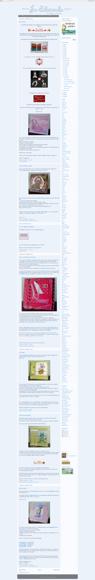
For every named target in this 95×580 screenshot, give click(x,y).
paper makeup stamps (66, 286)
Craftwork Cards (65, 164)
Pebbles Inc (64, 295)
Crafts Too (64, 160)
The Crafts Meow (65, 359)
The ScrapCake (64, 364)
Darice (63, 171)
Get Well (63, 218)
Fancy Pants (64, 204)
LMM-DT (63, 254)
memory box (64, 267)
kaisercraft (64, 242)
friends (63, 212)
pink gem (63, 300)
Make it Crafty (64, 257)
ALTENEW (63, 104)
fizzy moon (64, 209)
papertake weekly (65, 292)
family (23, 346)
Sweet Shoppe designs (65, 416)
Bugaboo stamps (65, 389)
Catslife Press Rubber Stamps (67, 391)
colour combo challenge (66, 153)
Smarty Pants (64, 333)
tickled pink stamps (34, 566)
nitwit (63, 281)
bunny (63, 137)
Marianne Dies (64, 261)
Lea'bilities (64, 250)
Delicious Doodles (65, 174)
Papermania (64, 290)
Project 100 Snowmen (65, 314)
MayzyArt (63, 262)
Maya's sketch (23, 488)
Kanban (63, 243)
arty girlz (63, 109)
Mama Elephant (64, 259)
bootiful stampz (65, 134)
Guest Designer (64, 225)
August (65, 65)
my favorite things (65, 273)
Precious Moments (65, 309)
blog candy (63, 127)
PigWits (63, 298)
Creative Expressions (65, 167)
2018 (64, 44)
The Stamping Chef (65, 367)
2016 (64, 48)
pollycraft (23, 482)
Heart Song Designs (65, 228)
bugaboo (23, 220)
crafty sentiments (65, 165)
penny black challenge (65, 297)
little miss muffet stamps (66, 253)
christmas (63, 149)
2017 (64, 46)
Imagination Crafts (65, 232)
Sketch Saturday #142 (25, 415)
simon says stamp (29, 482)
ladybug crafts (64, 246)
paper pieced (64, 287)
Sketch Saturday (28, 220)
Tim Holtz (63, 373)
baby (62, 115)
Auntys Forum (64, 112)
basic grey (63, 118)
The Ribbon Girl (64, 362)
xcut (62, 383)
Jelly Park (63, 237)
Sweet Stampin (24, 161)
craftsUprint (24, 251)
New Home (63, 279)
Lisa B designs (64, 251)
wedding (63, 376)
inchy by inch (64, 236)
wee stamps (64, 378)
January (65, 90)
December (66, 58)
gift (62, 220)
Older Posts (56, 570)
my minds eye (64, 275)
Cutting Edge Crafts (65, 395)
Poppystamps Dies (65, 306)
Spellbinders (64, 337)
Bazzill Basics (64, 120)
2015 (64, 49)
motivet (63, 271)
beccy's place (64, 121)
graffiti (63, 223)
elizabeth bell (64, 196)
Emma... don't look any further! (27, 257)
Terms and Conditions (66, 354)
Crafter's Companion (65, 159)
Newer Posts (22, 570)
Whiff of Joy (64, 380)
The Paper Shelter (65, 361)
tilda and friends (65, 372)
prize (63, 312)
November (66, 60)
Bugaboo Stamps (50, 329)
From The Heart (64, 214)
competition (64, 154)
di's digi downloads (65, 176)
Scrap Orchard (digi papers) (66, 414)
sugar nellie (64, 347)
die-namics (64, 178)
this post (53, 334)
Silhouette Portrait (65, 326)
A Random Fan (64, 102)
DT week (23, 566)
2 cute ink (63, 101)
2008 (64, 96)
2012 (64, 55)
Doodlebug (64, 184)
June (65, 69)
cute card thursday (65, 170)
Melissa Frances (64, 264)
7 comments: (30, 160)
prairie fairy (24, 410)
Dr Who (63, 189)
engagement (64, 200)
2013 (64, 53)
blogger (63, 129)
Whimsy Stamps (65, 425)
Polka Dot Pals (64, 303)
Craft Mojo (64, 394)
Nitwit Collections (65, 411)
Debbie (42, 549)
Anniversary (64, 106)
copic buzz (64, 156)
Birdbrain (63, 124)
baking (63, 117)
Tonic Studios (64, 375)
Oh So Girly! (22, 22)
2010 (64, 92)
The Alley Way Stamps (66, 356)
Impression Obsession (66, 234)
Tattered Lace (64, 353)
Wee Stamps (64, 424)
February (66, 76)
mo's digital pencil (65, 268)
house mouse (64, 231)
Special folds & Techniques (66, 336)
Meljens (63, 265)
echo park (63, 195)
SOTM (62, 334)
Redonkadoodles (64, 317)
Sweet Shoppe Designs (66, 350)
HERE (43, 245)
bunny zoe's (64, 138)
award (63, 113)
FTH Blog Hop (64, 215)
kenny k (63, 245)
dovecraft (63, 185)
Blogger (53, 577)
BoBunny (63, 132)
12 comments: (30, 219)
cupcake (63, 168)
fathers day (64, 206)
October (65, 62)
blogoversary (64, 131)
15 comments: (30, 564)
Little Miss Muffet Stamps (66, 405)
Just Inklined (64, 240)
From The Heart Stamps (66, 399)
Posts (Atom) (26, 572)
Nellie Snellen (64, 278)
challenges (63, 148)
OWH (62, 282)
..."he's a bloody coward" (25, 166)
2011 (64, 57)
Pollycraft (56, 421)
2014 (64, 51)
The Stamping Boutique (66, 365)
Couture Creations (65, 157)
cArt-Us (63, 142)
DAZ (62, 173)
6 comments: (30, 409)
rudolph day (64, 322)
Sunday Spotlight (65, 348)
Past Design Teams (54, 16)
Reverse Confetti (65, 318)
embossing (64, 198)
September (66, 64)
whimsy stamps (64, 381)
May (65, 71)
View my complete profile (71, 455)
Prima (63, 311)
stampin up (33, 346)
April (65, 72)
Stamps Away (64, 342)
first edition (64, 207)
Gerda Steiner (64, 217)
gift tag (63, 221)
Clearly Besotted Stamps (66, 151)
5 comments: (30, 480)
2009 (64, 94)
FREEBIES (63, 210)
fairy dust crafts (65, 201)
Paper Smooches (65, 289)
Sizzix (63, 329)
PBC (62, 293)
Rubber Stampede (65, 320)
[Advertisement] (67, 445)
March (65, 74)
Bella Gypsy (64, 123)
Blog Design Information (28, 16)
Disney (63, 181)
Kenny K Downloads (65, 402)
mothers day (64, 270)
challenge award (64, 146)
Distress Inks (64, 182)
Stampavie (63, 339)
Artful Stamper (64, 107)
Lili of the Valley (64, 403)
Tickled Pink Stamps (33, 495)
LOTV (62, 256)
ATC (62, 110)
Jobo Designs (46, 16)
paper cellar (64, 284)
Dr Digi (63, 187)
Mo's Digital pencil (65, 408)
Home (20, 16)
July (65, 67)
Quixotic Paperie (48, 330)
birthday (63, 126)
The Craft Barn (34, 220)
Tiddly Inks (64, 370)
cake (62, 140)
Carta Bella (64, 143)
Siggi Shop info (64, 325)
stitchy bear (64, 345)
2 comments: (30, 249)
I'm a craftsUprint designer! (26, 227)
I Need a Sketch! (38, 16)
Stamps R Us (64, 344)
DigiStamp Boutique (65, 179)
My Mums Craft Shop (65, 276)
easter (63, 193)
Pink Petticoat (64, 301)
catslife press (64, 145)
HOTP (62, 229)
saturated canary (65, 323)
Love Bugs (22, 352)
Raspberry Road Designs (66, 315)
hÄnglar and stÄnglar (65, 226)
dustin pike (64, 192)
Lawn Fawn (64, 248)
